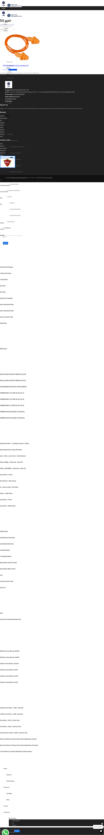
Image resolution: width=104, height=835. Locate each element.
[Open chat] (101, 831)
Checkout (3, 150)
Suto (1, 136)
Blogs (1, 155)
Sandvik (2, 123)
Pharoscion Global (47, 177)
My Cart (2, 146)
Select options (12, 69)
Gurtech (2, 134)
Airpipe (2, 132)
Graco (1, 127)
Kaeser (2, 125)
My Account (3, 148)
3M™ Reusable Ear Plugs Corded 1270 (16, 65)
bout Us (3, 153)
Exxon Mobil (3, 118)
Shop (1, 144)
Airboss (2, 116)
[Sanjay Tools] (11, 7)
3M (1, 120)
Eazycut (2, 129)
